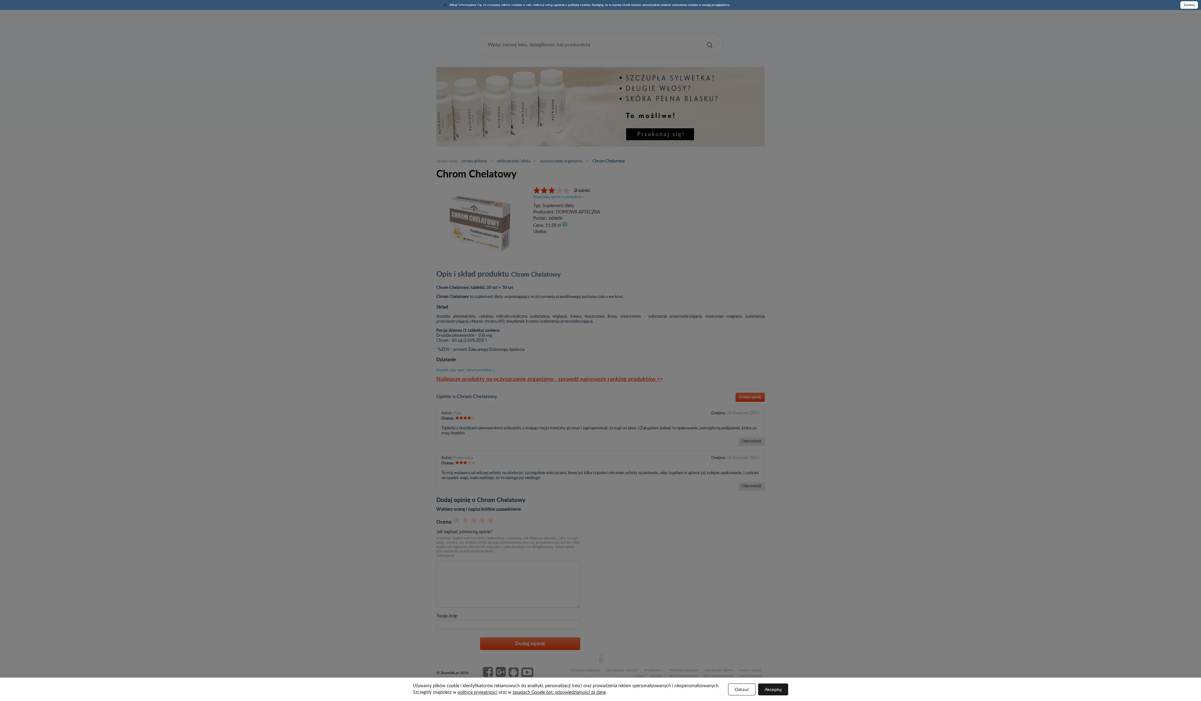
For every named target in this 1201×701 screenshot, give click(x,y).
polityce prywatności (477, 692)
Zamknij (1189, 5)
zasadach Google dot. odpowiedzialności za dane (559, 692)
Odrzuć (742, 689)
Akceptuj (773, 689)
